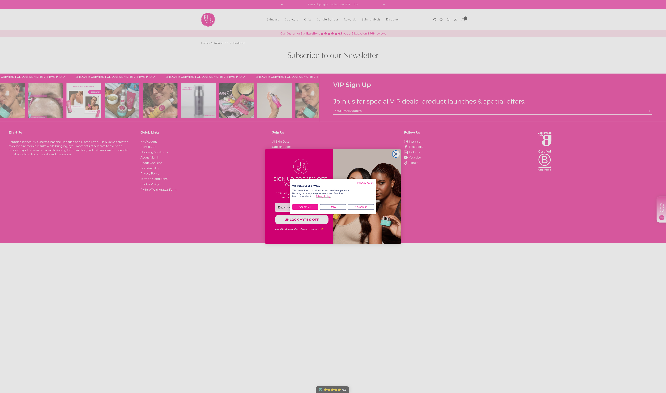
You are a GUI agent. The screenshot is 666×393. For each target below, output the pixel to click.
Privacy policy (365, 183)
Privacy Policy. (323, 196)
